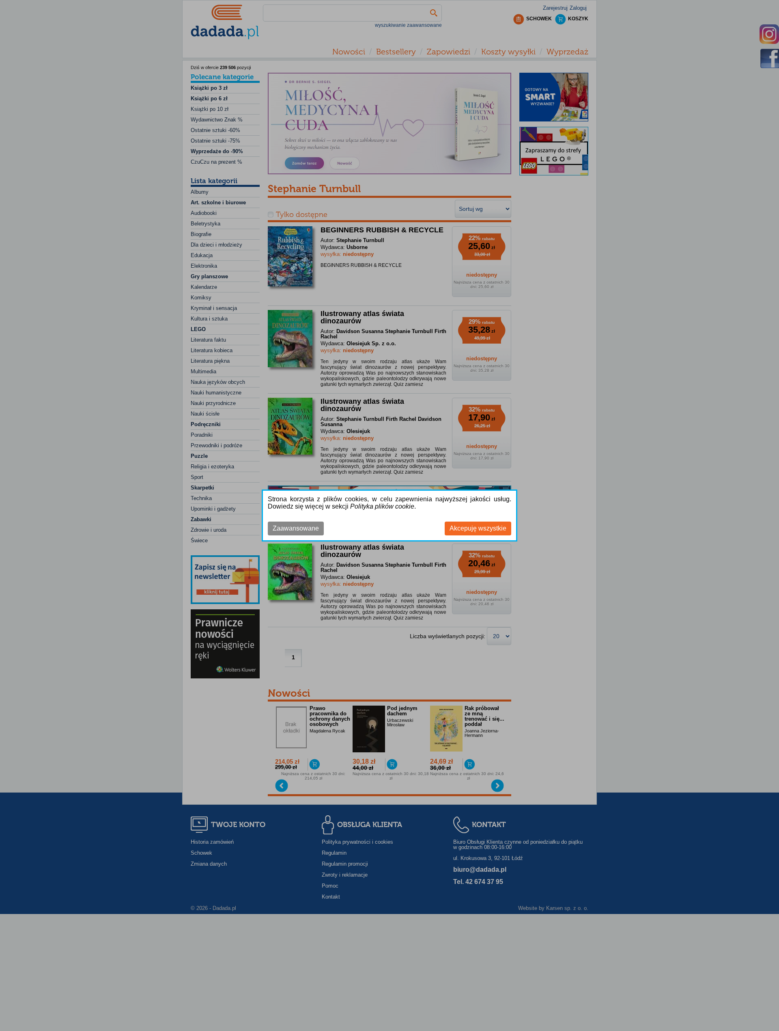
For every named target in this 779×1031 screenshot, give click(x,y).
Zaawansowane (296, 528)
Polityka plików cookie (382, 506)
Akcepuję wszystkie (478, 528)
